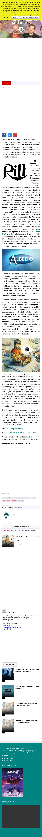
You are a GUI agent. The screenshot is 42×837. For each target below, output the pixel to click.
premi (8, 500)
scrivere (14, 500)
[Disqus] (21, 580)
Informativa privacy (7, 758)
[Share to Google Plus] (15, 137)
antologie (15, 498)
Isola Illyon (17, 34)
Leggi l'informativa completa (29, 17)
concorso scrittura (25, 498)
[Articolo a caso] (5, 87)
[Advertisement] (21, 60)
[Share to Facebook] (4, 137)
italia (3, 500)
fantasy (33, 498)
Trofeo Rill (20, 500)
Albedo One (8, 498)
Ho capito (15, 17)
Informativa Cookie (7, 760)
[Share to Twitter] (10, 137)
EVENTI (6, 493)
